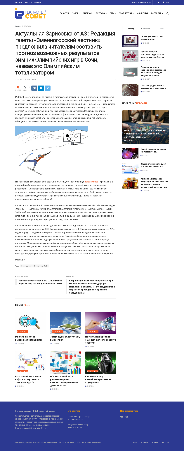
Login (166, 2)
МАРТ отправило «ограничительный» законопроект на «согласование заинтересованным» (144, 133)
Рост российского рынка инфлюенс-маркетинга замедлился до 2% (28, 379)
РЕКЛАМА (100, 13)
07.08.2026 (20, 386)
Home (17, 26)
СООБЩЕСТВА (125, 13)
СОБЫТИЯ (64, 13)
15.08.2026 (20, 343)
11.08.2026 (55, 343)
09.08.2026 (90, 346)
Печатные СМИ (41, 266)
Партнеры (144, 442)
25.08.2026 (129, 141)
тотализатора (91, 181)
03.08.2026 (55, 389)
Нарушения (26, 266)
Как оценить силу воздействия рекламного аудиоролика (98, 379)
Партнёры (28, 2)
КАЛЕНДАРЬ (157, 13)
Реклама (154, 442)
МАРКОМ (87, 13)
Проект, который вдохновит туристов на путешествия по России (152, 54)
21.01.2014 (19, 80)
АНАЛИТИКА (142, 13)
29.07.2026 (90, 386)
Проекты (18, 2)
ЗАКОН (75, 13)
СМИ (112, 13)
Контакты (37, 2)
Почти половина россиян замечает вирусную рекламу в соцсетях (100, 339)
